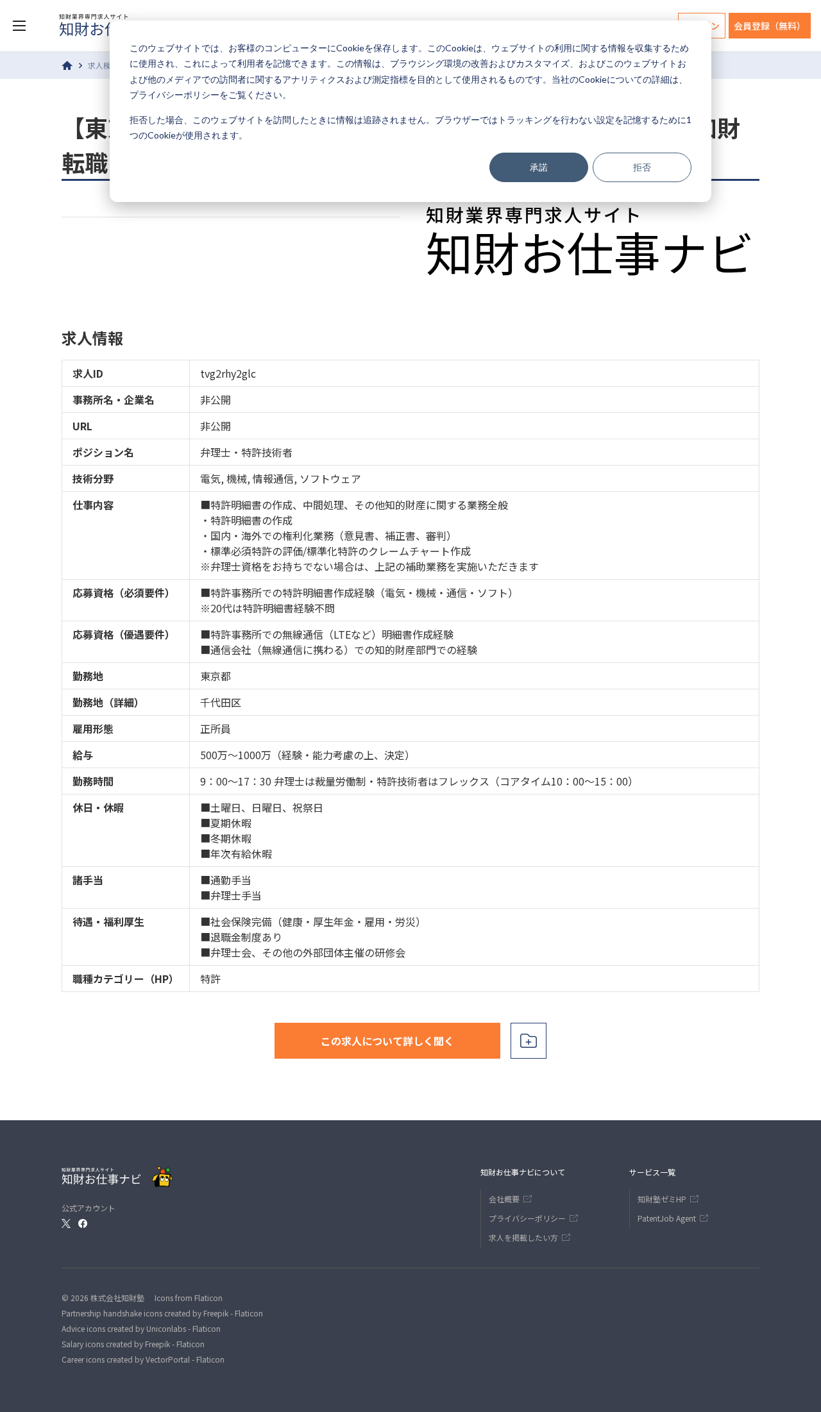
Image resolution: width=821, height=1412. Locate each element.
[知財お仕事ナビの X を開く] (66, 1223)
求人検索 (103, 65)
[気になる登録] (528, 1041)
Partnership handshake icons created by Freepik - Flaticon (162, 1312)
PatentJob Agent (667, 1218)
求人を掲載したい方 (523, 1237)
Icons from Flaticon (189, 1297)
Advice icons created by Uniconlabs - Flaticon (141, 1328)
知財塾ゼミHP (662, 1198)
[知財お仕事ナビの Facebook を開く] (82, 1223)
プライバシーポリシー (174, 94)
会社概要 (504, 1198)
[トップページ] (67, 65)
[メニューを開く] (19, 26)
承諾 (539, 167)
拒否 (642, 167)
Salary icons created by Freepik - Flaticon (133, 1343)
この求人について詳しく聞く (387, 1040)
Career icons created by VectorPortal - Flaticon (143, 1359)
